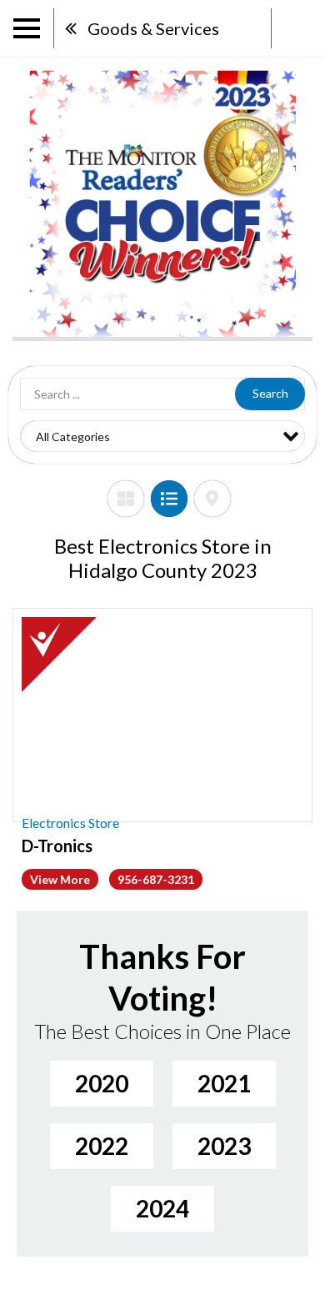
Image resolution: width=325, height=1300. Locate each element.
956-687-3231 (156, 879)
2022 (101, 1146)
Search (270, 393)
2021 (224, 1083)
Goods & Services (153, 28)
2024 (162, 1208)
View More (60, 879)
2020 (101, 1083)
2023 (224, 1146)
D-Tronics (57, 846)
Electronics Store (70, 823)
